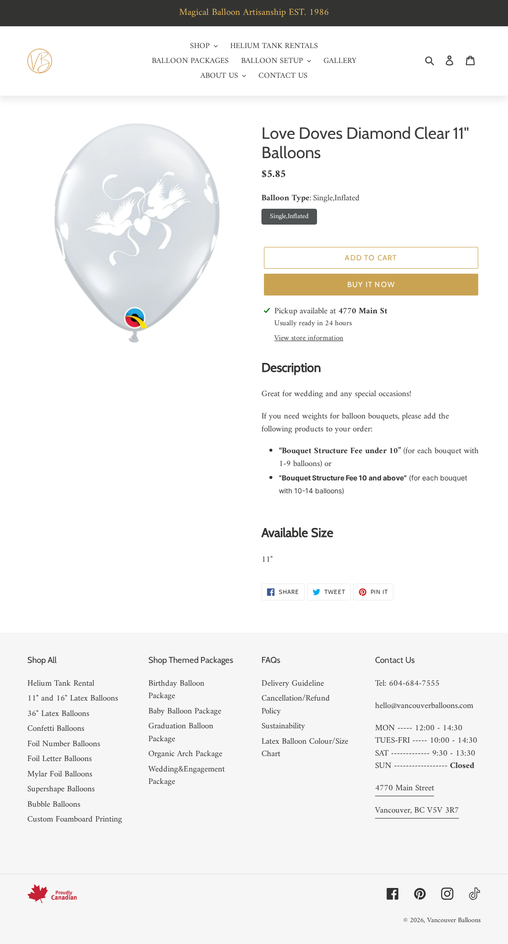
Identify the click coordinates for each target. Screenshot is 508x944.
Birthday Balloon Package (176, 690)
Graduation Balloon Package (180, 733)
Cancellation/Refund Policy (295, 705)
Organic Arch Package (185, 754)
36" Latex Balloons (58, 714)
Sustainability (283, 726)
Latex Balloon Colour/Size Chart (304, 748)
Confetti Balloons (55, 728)
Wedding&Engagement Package (186, 776)
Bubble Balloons (53, 804)
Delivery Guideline (292, 683)
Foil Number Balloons (63, 744)
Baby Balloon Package (184, 711)
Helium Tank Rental (60, 683)
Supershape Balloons (61, 789)
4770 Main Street (404, 788)
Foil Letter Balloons (59, 759)
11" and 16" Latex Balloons (72, 698)
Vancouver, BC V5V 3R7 (417, 810)
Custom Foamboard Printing (74, 819)
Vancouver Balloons (454, 920)
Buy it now (371, 284)
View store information (308, 339)
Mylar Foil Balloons (59, 774)
